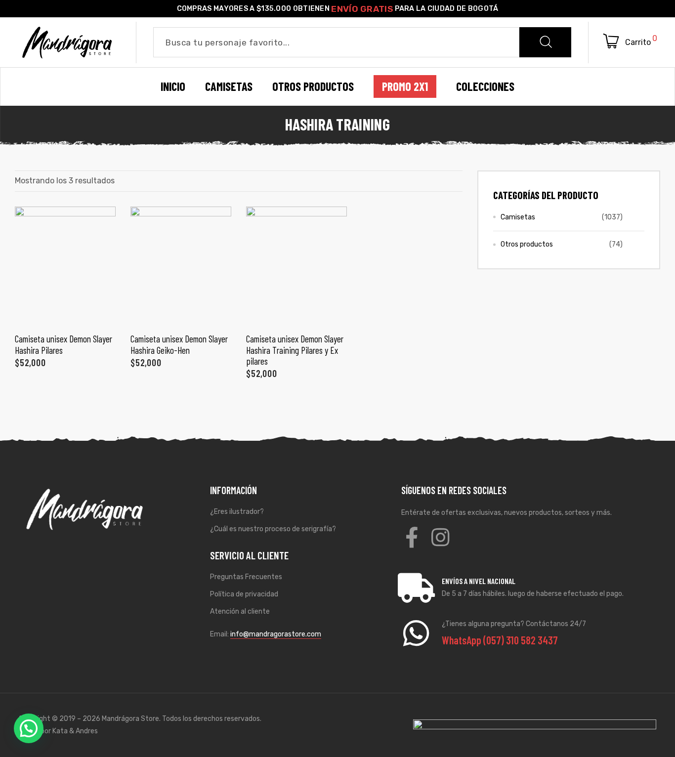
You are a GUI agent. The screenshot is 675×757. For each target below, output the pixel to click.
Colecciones (485, 86)
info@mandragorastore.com (275, 634)
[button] (28, 728)
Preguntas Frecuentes (246, 577)
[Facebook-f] (411, 537)
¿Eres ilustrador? (237, 511)
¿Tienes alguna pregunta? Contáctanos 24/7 (514, 624)
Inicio (173, 86)
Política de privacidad (244, 594)
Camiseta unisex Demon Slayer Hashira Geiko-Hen (179, 344)
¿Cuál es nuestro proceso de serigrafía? (273, 529)
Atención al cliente (240, 611)
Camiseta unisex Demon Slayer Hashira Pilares (63, 344)
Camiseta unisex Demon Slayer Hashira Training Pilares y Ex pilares (294, 350)
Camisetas (518, 217)
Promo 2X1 (405, 86)
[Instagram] (440, 537)
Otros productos (527, 244)
